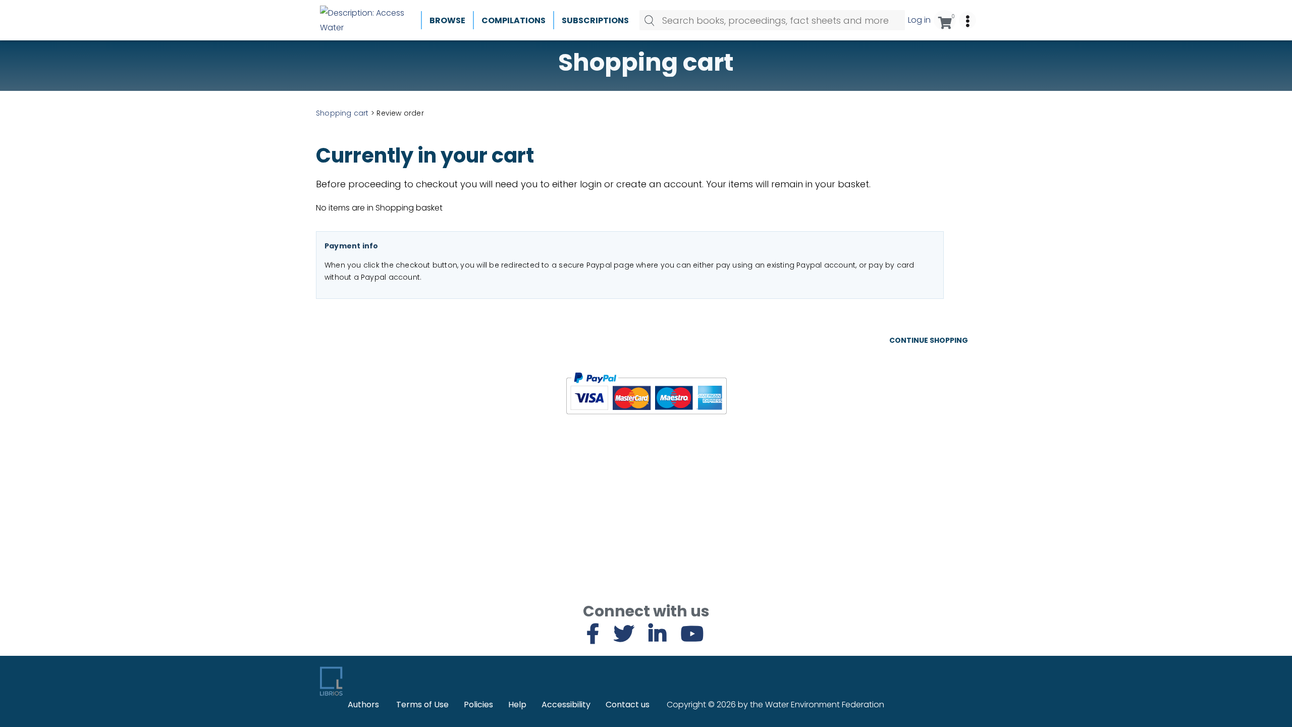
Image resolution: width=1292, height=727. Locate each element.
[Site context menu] (967, 20)
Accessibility (566, 704)
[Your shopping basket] (945, 20)
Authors (363, 704)
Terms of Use (422, 704)
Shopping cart (342, 113)
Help (517, 704)
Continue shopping (928, 340)
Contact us (628, 704)
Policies (478, 704)
